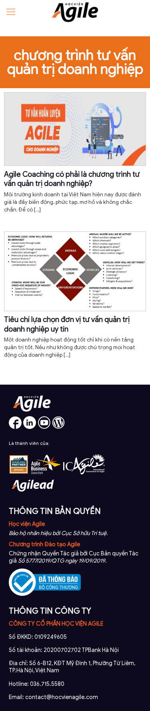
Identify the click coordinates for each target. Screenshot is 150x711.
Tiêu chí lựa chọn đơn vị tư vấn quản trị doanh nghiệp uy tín (67, 324)
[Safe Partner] (19, 472)
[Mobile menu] (11, 12)
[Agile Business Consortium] (46, 472)
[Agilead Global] (33, 494)
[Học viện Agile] (75, 12)
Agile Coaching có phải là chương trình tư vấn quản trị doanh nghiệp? (72, 179)
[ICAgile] (84, 472)
